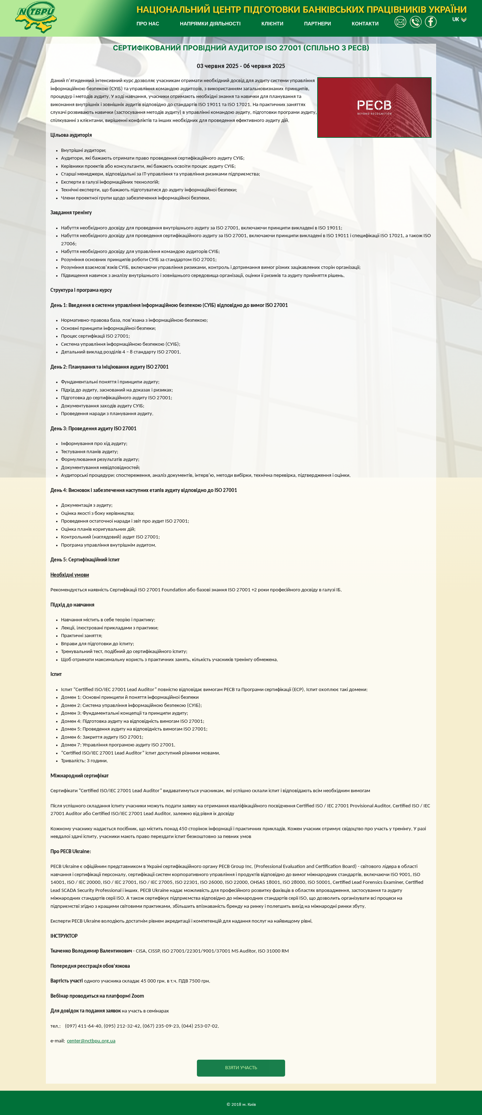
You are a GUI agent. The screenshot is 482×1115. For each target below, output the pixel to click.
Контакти (365, 23)
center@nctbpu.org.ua (91, 1041)
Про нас (148, 23)
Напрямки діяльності (210, 23)
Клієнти (272, 23)
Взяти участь (241, 1068)
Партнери (317, 23)
